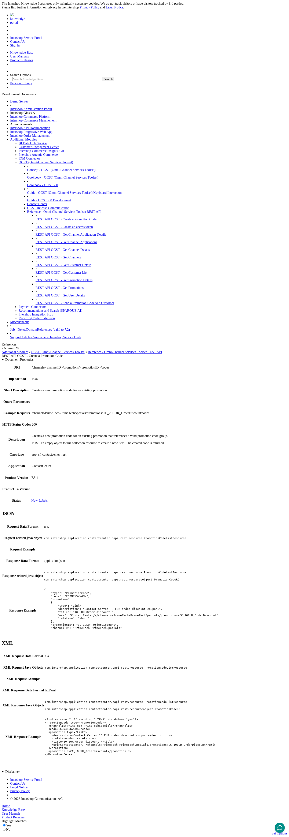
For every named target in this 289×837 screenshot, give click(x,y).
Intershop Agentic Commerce (38, 154)
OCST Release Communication (48, 208)
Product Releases (21, 60)
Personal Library (21, 83)
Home (6, 806)
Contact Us (17, 41)
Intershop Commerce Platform (30, 116)
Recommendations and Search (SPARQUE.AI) (50, 310)
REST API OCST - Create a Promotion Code (66, 219)
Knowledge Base (21, 52)
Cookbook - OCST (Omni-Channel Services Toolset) (62, 177)
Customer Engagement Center (39, 147)
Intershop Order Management (30, 135)
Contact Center (37, 204)
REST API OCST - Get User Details (60, 295)
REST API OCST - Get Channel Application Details (71, 234)
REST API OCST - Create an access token (64, 227)
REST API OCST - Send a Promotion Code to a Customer (75, 303)
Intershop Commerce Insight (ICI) (41, 151)
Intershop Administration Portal (31, 109)
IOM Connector (29, 158)
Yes (8, 825)
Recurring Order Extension (37, 318)
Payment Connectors (32, 307)
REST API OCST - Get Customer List (61, 272)
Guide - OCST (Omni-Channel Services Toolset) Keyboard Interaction (74, 192)
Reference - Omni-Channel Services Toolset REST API (64, 211)
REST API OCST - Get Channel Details (63, 249)
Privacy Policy (89, 7)
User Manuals (19, 56)
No (8, 829)
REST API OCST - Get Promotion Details (64, 280)
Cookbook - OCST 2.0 (42, 185)
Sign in (15, 45)
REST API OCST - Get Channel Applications (66, 242)
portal (14, 22)
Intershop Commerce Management (33, 120)
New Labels (39, 500)
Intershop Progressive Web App (31, 132)
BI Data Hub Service (33, 143)
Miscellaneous (19, 322)
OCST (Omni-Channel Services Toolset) (46, 162)
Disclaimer (12, 771)
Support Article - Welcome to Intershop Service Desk (45, 337)
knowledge (17, 18)
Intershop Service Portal (26, 38)
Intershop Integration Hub (36, 314)
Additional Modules (23, 139)
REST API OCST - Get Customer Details (63, 265)
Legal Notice (114, 7)
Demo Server (19, 101)
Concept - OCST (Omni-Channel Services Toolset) (61, 170)
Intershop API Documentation (30, 128)
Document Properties (19, 359)
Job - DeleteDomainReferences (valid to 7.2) (40, 329)
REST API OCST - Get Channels (58, 257)
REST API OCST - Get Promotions (60, 287)
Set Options (279, 833)
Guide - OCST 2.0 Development (49, 200)
